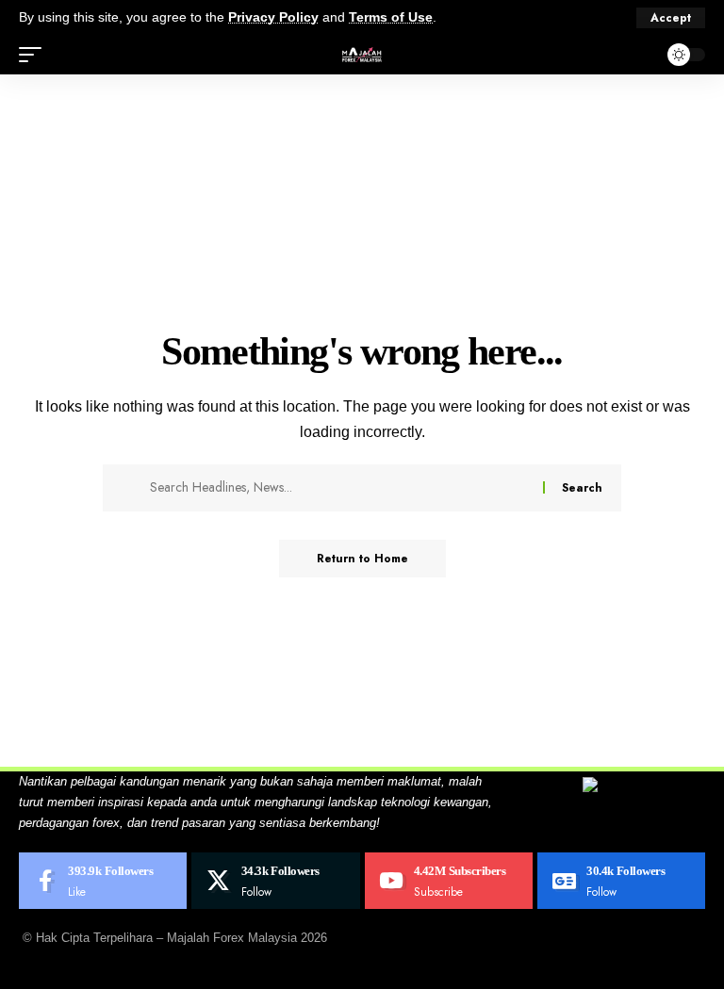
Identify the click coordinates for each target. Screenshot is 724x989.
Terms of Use (391, 17)
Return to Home (362, 558)
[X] (275, 880)
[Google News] (621, 880)
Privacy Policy (273, 17)
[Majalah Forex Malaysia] (362, 54)
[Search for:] (339, 487)
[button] (670, 18)
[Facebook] (103, 880)
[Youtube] (449, 880)
